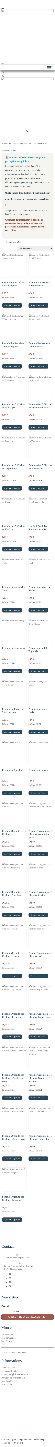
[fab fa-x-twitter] (10, 1278)
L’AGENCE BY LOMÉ (12, 1443)
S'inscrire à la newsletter (27, 1317)
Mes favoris (6, 1341)
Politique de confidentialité (13, 1378)
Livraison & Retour (10, 1371)
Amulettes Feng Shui (18, 143)
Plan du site (6, 1384)
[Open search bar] (27, 131)
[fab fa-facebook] (10, 1274)
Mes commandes (8, 1338)
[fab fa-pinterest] (10, 1282)
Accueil (5, 143)
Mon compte (7, 1334)
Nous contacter (8, 1367)
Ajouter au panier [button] (12, 305)
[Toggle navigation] (2, 8)
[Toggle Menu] (49, 67)
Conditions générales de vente (14, 1374)
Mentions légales (8, 1381)
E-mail (6, 1306)
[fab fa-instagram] (10, 1286)
